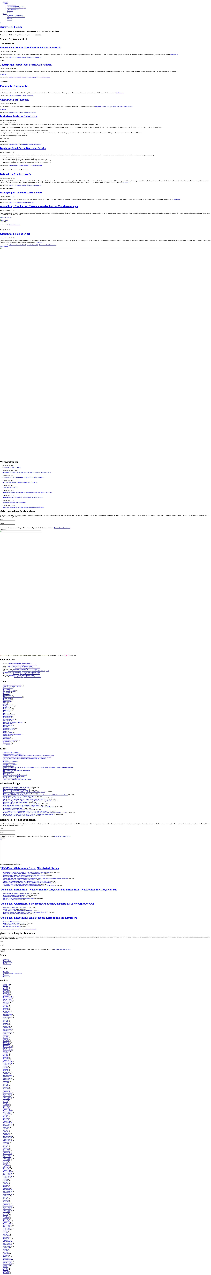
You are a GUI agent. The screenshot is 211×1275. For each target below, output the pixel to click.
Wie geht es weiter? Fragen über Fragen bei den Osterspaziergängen (21, 884)
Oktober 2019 (7, 1096)
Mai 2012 (5, 1216)
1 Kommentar (38, 57)
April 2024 (6, 1023)
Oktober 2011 (6, 1227)
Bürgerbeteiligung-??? (32, 77)
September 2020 (7, 1079)
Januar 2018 (6, 1121)
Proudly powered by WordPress (8, 929)
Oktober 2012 (7, 1209)
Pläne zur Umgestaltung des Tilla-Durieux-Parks (24, 665)
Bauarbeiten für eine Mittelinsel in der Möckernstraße (30, 47)
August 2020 (6, 1081)
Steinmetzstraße (7, 735)
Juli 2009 (5, 1267)
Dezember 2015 (7, 1154)
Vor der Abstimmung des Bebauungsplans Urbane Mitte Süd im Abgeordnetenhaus (24, 811)
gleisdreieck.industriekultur (10, 764)
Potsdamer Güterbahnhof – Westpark (16, 8)
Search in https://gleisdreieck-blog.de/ (9, 35)
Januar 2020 (6, 1091)
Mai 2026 (5, 989)
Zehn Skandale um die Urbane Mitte (13, 808)
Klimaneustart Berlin (8, 772)
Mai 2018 (5, 1116)
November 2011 (7, 1225)
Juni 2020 (5, 1084)
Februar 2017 (6, 1133)
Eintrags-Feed (7, 961)
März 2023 (6, 1041)
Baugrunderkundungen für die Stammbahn (20, 663)
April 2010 (6, 1253)
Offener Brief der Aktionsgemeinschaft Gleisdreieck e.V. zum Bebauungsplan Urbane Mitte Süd (28, 814)
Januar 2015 (6, 1170)
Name (1, 519)
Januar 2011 (6, 1240)
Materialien (9, 18)
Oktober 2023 (7, 1030)
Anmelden (6, 959)
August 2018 (6, 1113)
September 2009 (7, 1264)
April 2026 (6, 990)
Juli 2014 (5, 1179)
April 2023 (6, 1039)
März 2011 (6, 1237)
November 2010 (7, 1243)
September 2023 (7, 1032)
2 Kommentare (38, 185)
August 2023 (6, 1033)
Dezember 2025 (7, 996)
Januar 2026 (6, 995)
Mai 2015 (5, 1164)
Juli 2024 (5, 1018)
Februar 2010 (6, 1256)
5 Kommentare (30, 202)
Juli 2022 (5, 1053)
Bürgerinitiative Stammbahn (10, 761)
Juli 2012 (5, 1213)
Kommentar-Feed (7, 962)
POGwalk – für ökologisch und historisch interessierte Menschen (20, 482)
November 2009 (7, 1261)
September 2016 (7, 1140)
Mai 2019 (5, 1103)
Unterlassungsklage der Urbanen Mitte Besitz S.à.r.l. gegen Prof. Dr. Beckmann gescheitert (27, 801)
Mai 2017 (5, 1130)
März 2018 (6, 1118)
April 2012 (6, 1218)
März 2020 (6, 1088)
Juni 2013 (5, 1197)
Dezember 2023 (7, 1029)
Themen (5, 3)
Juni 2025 (5, 1005)
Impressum (9, 20)
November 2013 (7, 1191)
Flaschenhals (6, 700)
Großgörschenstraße (8, 706)
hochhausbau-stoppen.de (9, 769)
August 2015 (6, 1160)
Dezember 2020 (7, 1075)
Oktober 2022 (7, 1048)
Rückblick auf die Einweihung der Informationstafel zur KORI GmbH (21, 803)
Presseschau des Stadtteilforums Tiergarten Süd (15, 895)
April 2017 (6, 1131)
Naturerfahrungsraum (8, 719)
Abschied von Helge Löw (10, 909)
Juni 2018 (5, 1115)
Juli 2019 (5, 1100)
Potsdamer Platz (7, 723)
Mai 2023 (5, 1038)
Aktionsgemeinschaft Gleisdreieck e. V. (13, 754)
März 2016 (6, 1149)
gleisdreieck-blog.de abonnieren (15, 15)
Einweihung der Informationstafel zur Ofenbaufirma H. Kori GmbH (21, 805)
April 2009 (6, 1271)
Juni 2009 (5, 1268)
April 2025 (6, 1008)
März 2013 (6, 1201)
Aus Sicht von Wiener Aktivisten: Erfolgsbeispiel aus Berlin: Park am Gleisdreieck (24, 758)
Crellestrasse (6, 692)
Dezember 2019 (7, 1093)
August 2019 (6, 1099)
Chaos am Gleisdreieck (9, 763)
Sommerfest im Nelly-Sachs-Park (12, 467)
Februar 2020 (6, 1090)
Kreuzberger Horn (43, 245)
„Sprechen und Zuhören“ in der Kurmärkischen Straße (17, 910)
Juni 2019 (5, 1102)
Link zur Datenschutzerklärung (62, 528)
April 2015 (6, 1166)
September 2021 (7, 1063)
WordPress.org (7, 964)
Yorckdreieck (6, 743)
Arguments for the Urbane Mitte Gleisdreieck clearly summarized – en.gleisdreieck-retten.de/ (27, 757)
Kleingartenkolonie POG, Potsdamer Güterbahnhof (16, 770)
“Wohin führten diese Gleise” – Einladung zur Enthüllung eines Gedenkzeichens (24, 798)
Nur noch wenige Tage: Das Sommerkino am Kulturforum (18, 898)
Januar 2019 (6, 1109)
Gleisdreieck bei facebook (14, 99)
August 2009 (6, 1265)
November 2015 (7, 1155)
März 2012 (6, 1219)
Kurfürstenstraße (7, 716)
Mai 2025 (5, 1006)
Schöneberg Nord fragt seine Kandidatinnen (14, 502)
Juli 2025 (5, 1003)
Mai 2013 (5, 1198)
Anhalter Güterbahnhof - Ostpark (17, 57)
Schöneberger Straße (8, 729)
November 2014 (7, 1173)
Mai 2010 (5, 1252)
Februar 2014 (6, 1186)
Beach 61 (5, 760)
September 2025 (7, 1000)
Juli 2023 (5, 1035)
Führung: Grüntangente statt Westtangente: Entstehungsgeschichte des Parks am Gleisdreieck (27, 492)
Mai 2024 (5, 1021)
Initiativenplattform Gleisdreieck (18, 116)
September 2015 (7, 1158)
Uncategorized (7, 738)
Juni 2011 (5, 1232)
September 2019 (7, 1097)
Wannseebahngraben (8, 741)
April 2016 (6, 1148)
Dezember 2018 (7, 1111)
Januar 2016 (6, 1152)
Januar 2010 (6, 1258)
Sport (4, 731)
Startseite (5, 2)
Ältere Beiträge (4, 246)
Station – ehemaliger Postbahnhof (12, 734)
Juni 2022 (5, 1054)
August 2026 (6, 984)
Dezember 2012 (7, 1206)
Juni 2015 (5, 1163)
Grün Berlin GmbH (8, 766)
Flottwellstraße (7, 701)
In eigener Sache (7, 708)
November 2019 (7, 1094)
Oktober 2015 (7, 1157)
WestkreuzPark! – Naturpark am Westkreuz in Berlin (17, 779)
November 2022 (7, 1047)
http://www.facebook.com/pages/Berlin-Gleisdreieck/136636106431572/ (114, 106)
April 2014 (6, 1183)
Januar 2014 (6, 1188)
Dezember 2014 (7, 1171)
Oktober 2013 (7, 1192)
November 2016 (7, 1137)
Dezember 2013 (7, 1189)
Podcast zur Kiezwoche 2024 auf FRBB (13, 923)
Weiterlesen (174, 54)
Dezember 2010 (7, 1241)
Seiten (5, 14)
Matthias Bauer (7, 672)
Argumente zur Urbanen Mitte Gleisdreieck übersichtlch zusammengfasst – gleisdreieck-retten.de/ (28, 755)
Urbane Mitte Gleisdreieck (13, 9)
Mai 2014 (5, 1182)
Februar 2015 (6, 1169)
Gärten (8, 12)
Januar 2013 (6, 1204)
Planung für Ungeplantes (14, 85)
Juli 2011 (5, 1231)
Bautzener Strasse (11, 5)
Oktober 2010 (7, 1244)
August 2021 (6, 1064)
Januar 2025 (6, 1012)
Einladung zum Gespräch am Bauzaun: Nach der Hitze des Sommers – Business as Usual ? (27, 472)
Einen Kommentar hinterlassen (28, 112)
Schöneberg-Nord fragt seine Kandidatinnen (14, 907)
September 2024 (7, 1017)
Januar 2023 (6, 1044)
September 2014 (7, 1176)
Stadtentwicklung (7, 732)
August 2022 (6, 1051)
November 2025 (7, 998)
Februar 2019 (6, 1108)
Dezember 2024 (7, 1014)
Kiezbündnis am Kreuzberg (61, 917)
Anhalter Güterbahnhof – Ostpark (15, 6)
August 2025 (6, 1002)
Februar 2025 (6, 1011)
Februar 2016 (6, 1151)
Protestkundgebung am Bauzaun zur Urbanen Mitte (26, 672)
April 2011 (6, 1235)
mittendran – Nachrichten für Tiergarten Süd (91, 889)
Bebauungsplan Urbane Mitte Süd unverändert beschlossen (18, 809)
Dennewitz (6, 694)
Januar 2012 (6, 1222)
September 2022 (7, 1050)
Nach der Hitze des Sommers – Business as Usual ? (16, 787)
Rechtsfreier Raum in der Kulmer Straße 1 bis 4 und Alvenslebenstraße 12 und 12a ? (25, 912)
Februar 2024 (6, 1026)
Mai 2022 (5, 1056)
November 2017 (7, 1124)
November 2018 (7, 1112)
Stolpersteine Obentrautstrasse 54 (12, 921)
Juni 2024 (5, 1020)
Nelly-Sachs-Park (7, 720)
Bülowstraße (6, 689)
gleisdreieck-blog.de (11, 26)
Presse (40, 77)
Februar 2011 (6, 1238)
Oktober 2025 (7, 999)
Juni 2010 (5, 1250)
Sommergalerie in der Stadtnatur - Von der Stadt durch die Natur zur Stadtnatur (23, 477)
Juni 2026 (5, 987)
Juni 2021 (5, 1067)
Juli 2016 (5, 1143)
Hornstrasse (6, 707)
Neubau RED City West (9, 899)
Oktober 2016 (7, 1139)
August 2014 (6, 1177)
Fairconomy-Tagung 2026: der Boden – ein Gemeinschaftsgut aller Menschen (23, 507)
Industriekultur (7, 710)
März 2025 (6, 1009)
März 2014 (6, 1185)
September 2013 (7, 1194)
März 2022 (6, 1058)
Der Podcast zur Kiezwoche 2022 (12, 926)
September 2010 (7, 1246)
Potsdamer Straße (7, 725)
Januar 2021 (6, 1073)
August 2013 (6, 1195)
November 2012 (7, 1207)
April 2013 (6, 1200)
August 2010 (6, 1247)
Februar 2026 (6, 993)
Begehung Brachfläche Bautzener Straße (23, 148)
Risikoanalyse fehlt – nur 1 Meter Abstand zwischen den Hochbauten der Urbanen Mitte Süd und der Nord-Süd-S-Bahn (34, 812)
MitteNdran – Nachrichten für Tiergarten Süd (15, 775)
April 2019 (6, 1105)
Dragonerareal (7, 695)
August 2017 (6, 1127)
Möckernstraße (30, 57)
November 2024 (7, 1015)
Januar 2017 (6, 1134)
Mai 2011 (5, 1234)
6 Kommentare (46, 77)
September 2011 (7, 1228)
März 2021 (6, 1070)
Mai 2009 (5, 1270)
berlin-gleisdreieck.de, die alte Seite (16, 17)
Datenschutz (6, 976)
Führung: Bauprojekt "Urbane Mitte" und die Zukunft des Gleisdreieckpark (23, 497)
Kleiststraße (6, 713)
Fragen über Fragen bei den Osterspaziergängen (15, 802)
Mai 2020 (5, 1085)
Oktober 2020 (7, 1078)
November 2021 (7, 1061)
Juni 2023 (5, 1036)
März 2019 (6, 1106)
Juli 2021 (5, 1066)
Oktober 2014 (7, 1174)
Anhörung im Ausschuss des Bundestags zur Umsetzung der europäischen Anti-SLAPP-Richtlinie (28, 806)
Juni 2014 (5, 1180)
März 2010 (6, 1255)
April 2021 (6, 1069)
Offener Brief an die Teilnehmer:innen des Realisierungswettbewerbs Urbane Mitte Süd (26, 799)
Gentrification (6, 704)
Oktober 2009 (7, 1262)
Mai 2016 (5, 1146)
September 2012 (7, 1210)
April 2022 (6, 1057)
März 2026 (6, 992)
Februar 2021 (6, 1072)
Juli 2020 (5, 1082)
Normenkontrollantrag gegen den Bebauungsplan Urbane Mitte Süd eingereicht (28, 671)
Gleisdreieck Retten (48, 868)
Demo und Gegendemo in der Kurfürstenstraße (15, 913)
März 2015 (6, 1167)
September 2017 (7, 1125)
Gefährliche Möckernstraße (15, 174)
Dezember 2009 (7, 1259)
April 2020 (6, 1087)
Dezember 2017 (7, 1122)
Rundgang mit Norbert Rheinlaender (21, 192)
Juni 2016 (5, 1145)
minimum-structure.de (30, 929)
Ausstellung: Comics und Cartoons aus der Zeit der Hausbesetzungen (39, 206)
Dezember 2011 (7, 1224)
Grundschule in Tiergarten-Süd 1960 (12, 896)
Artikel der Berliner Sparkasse (11, 924)
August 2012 (6, 1212)
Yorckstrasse (10, 11)
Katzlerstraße (6, 711)
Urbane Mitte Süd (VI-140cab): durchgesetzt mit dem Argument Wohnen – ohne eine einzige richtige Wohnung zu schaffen (35, 795)
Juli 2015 (5, 1161)
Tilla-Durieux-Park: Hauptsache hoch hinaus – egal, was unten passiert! (21, 873)
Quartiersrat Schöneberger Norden (12, 778)
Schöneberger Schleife (9, 728)
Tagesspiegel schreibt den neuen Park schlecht (26, 64)
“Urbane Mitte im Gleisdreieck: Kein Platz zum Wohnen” (18, 815)
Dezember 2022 (7, 1045)
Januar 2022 (6, 1060)
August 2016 (6, 1142)
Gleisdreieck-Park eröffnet (15, 233)
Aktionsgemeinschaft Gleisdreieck (12, 685)
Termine (23, 144)
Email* (2, 832)
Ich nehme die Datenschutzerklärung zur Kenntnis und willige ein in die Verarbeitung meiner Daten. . (36, 528)
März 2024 (6, 1024)
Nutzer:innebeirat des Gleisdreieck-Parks (13, 776)
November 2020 (7, 1076)
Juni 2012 (5, 1215)
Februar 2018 (6, 1119)
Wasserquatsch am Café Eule (10, 487)
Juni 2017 (5, 1128)
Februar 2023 (6, 1042)
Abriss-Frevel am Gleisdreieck (11, 752)
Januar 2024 (6, 1027)
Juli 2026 (5, 986)
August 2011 (6, 1229)
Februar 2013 (6, 1203)
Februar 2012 (6, 1221)
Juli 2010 (5, 1249)
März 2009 (6, 1273)
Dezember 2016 (7, 1136)
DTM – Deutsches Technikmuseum (12, 697)
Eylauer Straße (7, 698)
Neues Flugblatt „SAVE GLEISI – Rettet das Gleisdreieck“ (18, 796)
